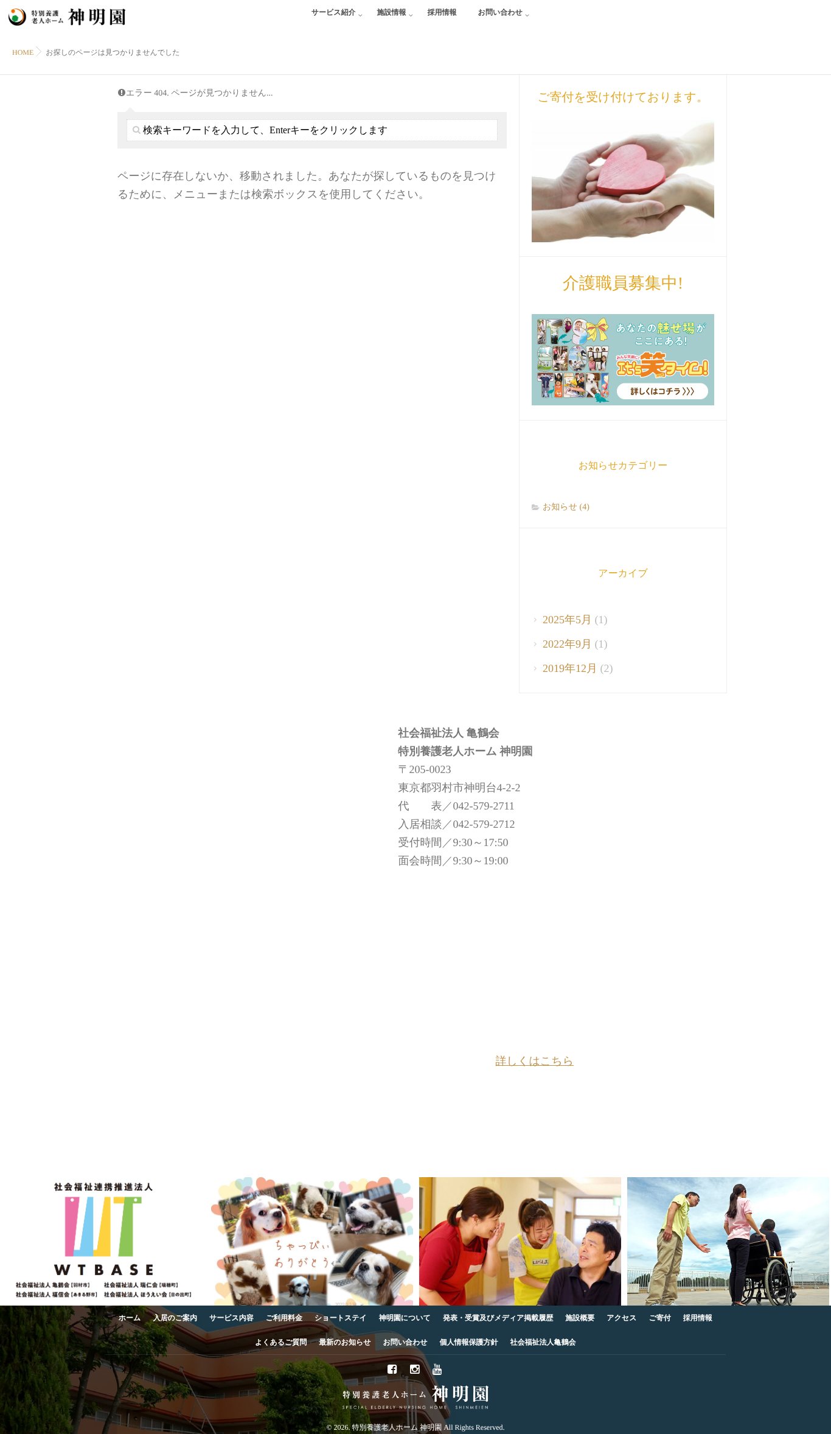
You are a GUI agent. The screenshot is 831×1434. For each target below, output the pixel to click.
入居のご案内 (175, 1317)
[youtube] (437, 1370)
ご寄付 (660, 1317)
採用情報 (442, 12)
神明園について (405, 1317)
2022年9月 (567, 644)
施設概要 (580, 1317)
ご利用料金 (284, 1317)
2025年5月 (567, 620)
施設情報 (391, 12)
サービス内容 (231, 1317)
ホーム (130, 1317)
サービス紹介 (333, 12)
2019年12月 (570, 668)
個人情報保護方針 (469, 1342)
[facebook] (392, 1370)
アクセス (622, 1317)
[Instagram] (415, 1370)
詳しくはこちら (535, 1061)
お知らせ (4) (566, 507)
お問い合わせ (500, 12)
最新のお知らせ (345, 1342)
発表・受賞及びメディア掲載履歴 (498, 1317)
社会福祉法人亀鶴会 (543, 1342)
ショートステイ (341, 1317)
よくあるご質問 (281, 1342)
